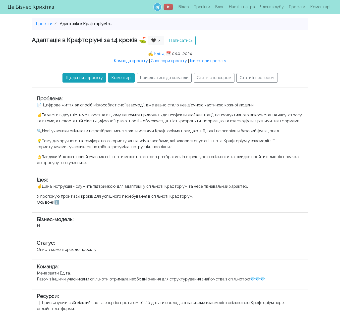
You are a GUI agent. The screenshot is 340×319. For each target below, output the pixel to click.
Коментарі (320, 6)
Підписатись (180, 40)
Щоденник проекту (84, 77)
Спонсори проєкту (169, 60)
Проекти (297, 6)
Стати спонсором (214, 77)
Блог (219, 6)
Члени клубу (272, 6)
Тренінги (202, 6)
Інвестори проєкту (208, 60)
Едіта (159, 53)
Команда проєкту (131, 60)
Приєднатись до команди (164, 77)
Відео (183, 6)
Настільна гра (242, 6)
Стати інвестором (257, 77)
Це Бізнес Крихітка (31, 7)
